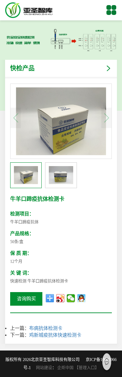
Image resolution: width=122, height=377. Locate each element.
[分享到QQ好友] (81, 298)
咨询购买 (26, 298)
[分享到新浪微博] (60, 298)
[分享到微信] (71, 298)
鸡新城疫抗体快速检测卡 (55, 335)
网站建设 (44, 367)
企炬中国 (65, 367)
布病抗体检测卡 (45, 328)
